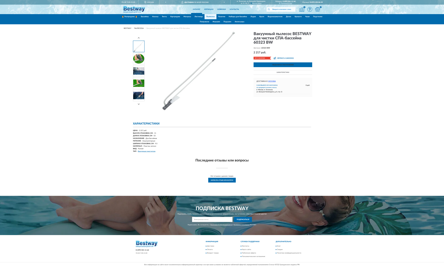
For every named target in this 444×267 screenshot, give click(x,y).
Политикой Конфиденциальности (221, 224)
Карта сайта (246, 249)
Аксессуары (239, 22)
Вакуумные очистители (146, 151)
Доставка (210, 246)
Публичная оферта (249, 253)
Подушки (227, 22)
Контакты (234, 9)
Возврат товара (213, 253)
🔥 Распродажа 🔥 (129, 16)
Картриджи (175, 16)
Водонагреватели (275, 16)
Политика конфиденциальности (289, 253)
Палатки (221, 16)
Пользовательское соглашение (253, 256)
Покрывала (204, 22)
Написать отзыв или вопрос (222, 180)
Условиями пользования (242, 224)
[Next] (139, 104)
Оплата (210, 249)
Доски (288, 16)
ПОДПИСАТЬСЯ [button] (243, 219)
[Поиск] (269, 9)
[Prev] (139, 37)
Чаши (307, 16)
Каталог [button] (196, 9)
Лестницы (198, 16)
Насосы (155, 16)
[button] (285, 3)
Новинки (221, 9)
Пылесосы (210, 16)
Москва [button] (272, 81)
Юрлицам (208, 9)
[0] (317, 9)
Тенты (164, 16)
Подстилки (317, 16)
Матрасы (187, 16)
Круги (261, 16)
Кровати (298, 16)
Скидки (280, 249)
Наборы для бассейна (238, 16)
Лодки (253, 16)
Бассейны (145, 16)
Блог (279, 246)
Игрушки (216, 22)
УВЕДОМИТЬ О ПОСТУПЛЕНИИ (283, 65)
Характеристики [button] (283, 72)
